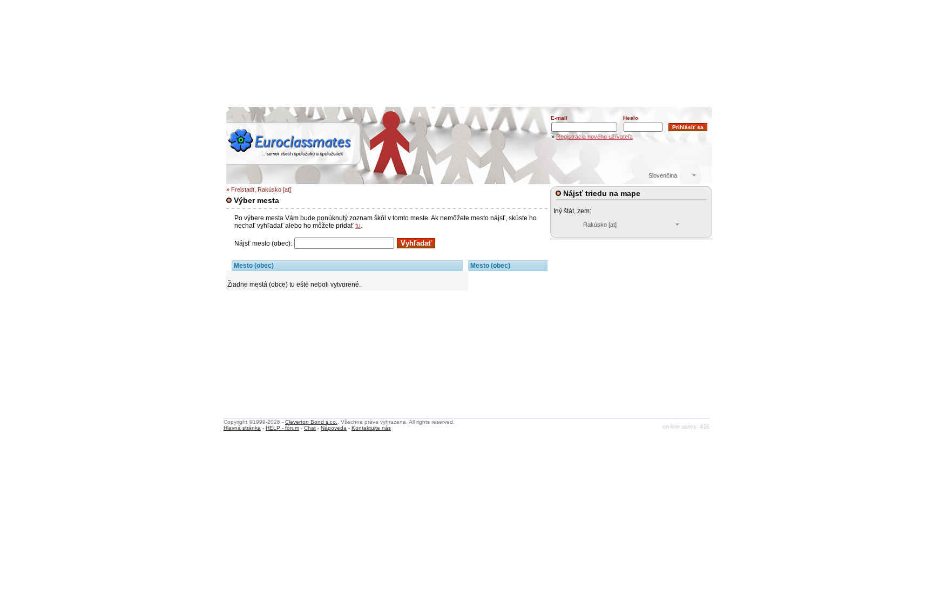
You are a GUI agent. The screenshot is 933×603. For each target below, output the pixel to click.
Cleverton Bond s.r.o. (311, 422)
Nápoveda (334, 428)
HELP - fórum (282, 428)
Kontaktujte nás (371, 428)
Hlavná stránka (242, 428)
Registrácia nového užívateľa (594, 136)
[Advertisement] (469, 73)
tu (358, 225)
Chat (310, 428)
